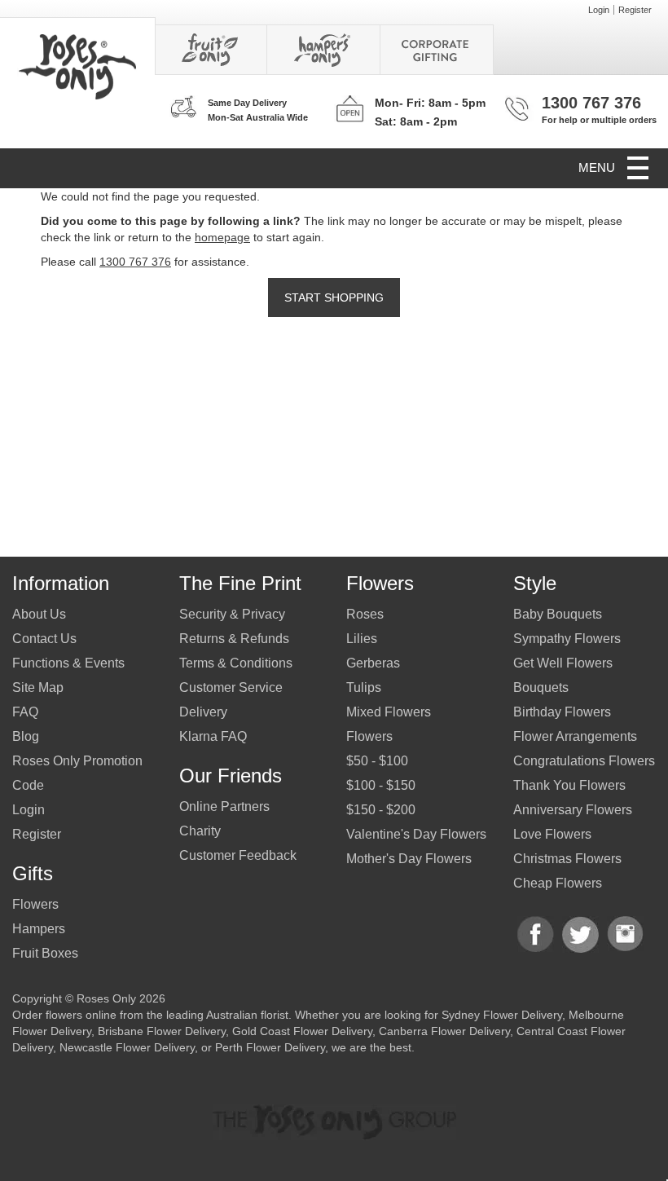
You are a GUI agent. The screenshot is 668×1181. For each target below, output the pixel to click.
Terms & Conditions (235, 663)
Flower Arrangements (575, 736)
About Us (39, 614)
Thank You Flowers (569, 785)
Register (635, 10)
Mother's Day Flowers (409, 859)
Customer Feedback (238, 855)
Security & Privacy (232, 614)
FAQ (25, 712)
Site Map (38, 687)
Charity (200, 831)
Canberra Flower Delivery (444, 1031)
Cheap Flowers (557, 883)
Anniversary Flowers (572, 810)
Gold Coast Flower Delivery (302, 1031)
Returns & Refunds (234, 639)
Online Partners (224, 806)
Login (598, 10)
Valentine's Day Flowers (416, 834)
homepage (222, 237)
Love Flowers (552, 834)
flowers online (81, 1014)
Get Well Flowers (563, 663)
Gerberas (373, 663)
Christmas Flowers (567, 859)
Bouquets (541, 687)
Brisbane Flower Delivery (162, 1031)
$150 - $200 (380, 810)
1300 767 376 (591, 103)
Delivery (203, 712)
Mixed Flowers (388, 712)
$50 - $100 (377, 761)
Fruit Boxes (45, 953)
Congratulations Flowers (584, 761)
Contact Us (44, 639)
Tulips (363, 687)
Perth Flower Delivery (270, 1047)
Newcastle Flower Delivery (127, 1047)
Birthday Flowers (562, 712)
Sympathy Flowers (567, 639)
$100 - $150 (380, 785)
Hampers (38, 929)
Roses (365, 614)
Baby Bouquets (557, 614)
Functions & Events (68, 663)
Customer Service (231, 687)
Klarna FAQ (213, 736)
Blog (25, 736)
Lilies (361, 639)
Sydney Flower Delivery (502, 1014)
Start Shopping (334, 297)
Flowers (35, 904)
